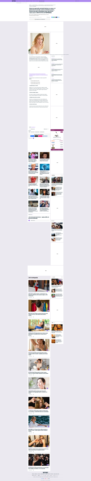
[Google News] (49, 478)
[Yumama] (54, 475)
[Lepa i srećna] (48, 475)
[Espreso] (39, 475)
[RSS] (47, 478)
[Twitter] (44, 478)
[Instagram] (45, 478)
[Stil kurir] (43, 475)
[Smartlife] (51, 475)
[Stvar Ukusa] (57, 475)
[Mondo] (36, 475)
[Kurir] (33, 475)
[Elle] (41, 475)
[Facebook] (42, 478)
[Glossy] (45, 475)
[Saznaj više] (62, 175)
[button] (48, 17)
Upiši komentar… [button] (33, 220)
